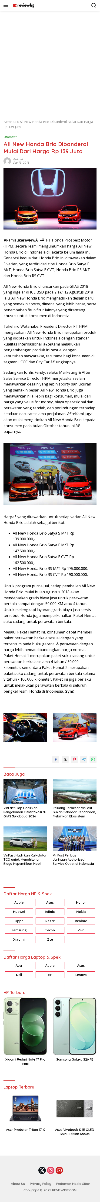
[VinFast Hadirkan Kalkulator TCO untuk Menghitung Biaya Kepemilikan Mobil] (25, 838)
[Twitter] (42, 1171)
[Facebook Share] (55, 759)
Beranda (9, 121)
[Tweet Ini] (65, 759)
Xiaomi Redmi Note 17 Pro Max (25, 1061)
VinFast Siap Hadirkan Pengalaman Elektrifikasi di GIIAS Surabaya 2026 (24, 812)
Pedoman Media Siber (73, 1184)
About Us (18, 1184)
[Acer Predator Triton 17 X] (25, 1108)
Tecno (50, 930)
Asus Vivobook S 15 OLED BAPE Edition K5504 (74, 1132)
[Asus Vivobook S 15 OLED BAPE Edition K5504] (75, 1108)
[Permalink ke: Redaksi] (7, 160)
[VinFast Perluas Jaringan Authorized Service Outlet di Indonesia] (75, 838)
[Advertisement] (50, 62)
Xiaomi (19, 939)
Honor (81, 902)
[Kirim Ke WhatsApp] (93, 759)
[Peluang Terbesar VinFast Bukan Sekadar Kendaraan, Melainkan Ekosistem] (75, 791)
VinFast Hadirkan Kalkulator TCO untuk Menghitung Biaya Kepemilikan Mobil (25, 859)
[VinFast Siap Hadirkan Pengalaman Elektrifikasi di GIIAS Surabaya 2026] (25, 791)
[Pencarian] (94, 5)
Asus (50, 902)
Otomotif (10, 137)
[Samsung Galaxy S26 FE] (75, 1026)
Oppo (19, 921)
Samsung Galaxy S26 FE (74, 1059)
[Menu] (6, 5)
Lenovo (81, 975)
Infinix (50, 911)
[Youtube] (59, 1171)
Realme (81, 921)
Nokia (81, 911)
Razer (50, 921)
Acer (19, 965)
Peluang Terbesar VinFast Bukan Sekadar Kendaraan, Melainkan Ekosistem (74, 812)
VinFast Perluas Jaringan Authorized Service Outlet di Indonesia (73, 859)
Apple (18, 902)
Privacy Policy (40, 1184)
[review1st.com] (23, 5)
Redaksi (18, 159)
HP (50, 975)
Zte (50, 939)
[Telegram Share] (83, 759)
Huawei (19, 911)
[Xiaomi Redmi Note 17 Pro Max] (25, 1026)
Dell (19, 975)
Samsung (19, 930)
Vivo (81, 930)
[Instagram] (50, 1171)
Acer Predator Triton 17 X (25, 1130)
